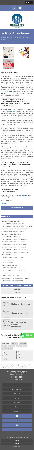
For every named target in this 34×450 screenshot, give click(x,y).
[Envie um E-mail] (20, 8)
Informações (6, 216)
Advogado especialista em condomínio (13, 257)
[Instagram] (17, 420)
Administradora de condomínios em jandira (14, 244)
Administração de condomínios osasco (13, 231)
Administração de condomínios (10, 221)
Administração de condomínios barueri (13, 223)
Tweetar (4, 203)
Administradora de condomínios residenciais (14, 249)
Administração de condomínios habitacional (14, 229)
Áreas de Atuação (17, 389)
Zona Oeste (23, 343)
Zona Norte (14, 343)
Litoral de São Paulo (7, 348)
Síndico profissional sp (20, 304)
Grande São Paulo (21, 346)
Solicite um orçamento (17, 207)
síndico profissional (6, 91)
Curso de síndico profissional (10, 275)
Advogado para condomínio (10, 260)
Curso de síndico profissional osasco (12, 280)
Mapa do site (17, 411)
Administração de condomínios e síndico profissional (17, 226)
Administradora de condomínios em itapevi (14, 242)
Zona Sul (4, 346)
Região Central (5, 343)
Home (17, 385)
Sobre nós (17, 393)
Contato (17, 407)
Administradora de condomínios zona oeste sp (15, 252)
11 (17, 289)
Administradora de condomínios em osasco (14, 247)
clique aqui (22, 195)
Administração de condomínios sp (11, 234)
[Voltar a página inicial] (17, 20)
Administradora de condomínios (11, 236)
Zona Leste (12, 346)
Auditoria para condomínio (9, 267)
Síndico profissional (19, 313)
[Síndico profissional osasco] (8, 52)
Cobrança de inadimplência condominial (13, 270)
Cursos (17, 398)
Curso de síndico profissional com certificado (15, 278)
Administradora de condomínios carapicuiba (14, 239)
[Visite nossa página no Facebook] (17, 429)
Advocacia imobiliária (8, 255)
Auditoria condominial (8, 262)
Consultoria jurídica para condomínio (13, 273)
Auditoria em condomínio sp (10, 265)
